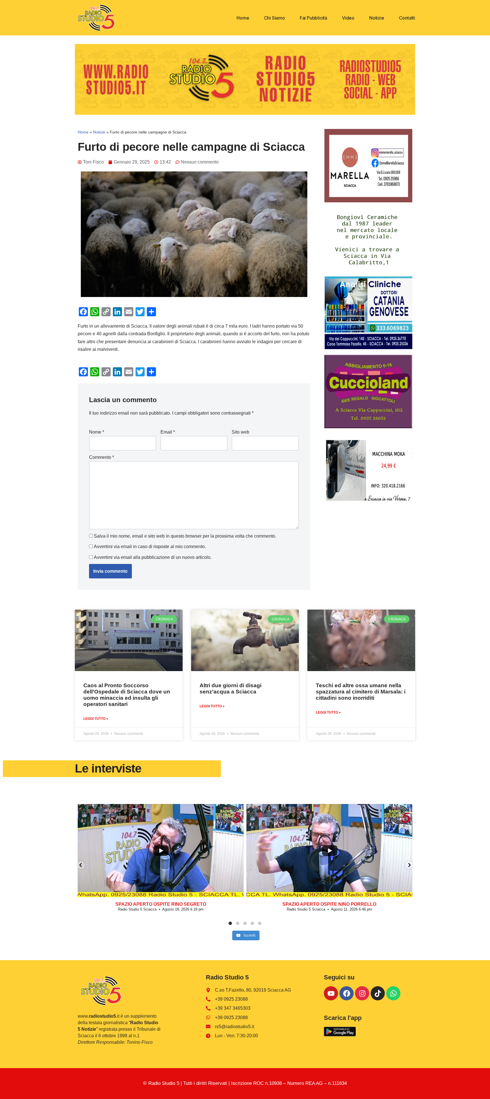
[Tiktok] (378, 993)
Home (242, 18)
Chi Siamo (274, 18)
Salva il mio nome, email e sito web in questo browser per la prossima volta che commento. (185, 536)
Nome (96, 432)
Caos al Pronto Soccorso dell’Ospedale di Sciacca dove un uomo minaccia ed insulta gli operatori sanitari (126, 694)
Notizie (376, 18)
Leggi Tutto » (95, 719)
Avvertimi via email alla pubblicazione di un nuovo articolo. (153, 557)
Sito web (240, 432)
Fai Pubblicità (313, 18)
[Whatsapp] (393, 993)
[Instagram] (362, 993)
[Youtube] (331, 993)
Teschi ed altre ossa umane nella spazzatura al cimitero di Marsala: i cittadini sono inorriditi (360, 691)
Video (348, 18)
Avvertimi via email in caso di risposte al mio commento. (150, 546)
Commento (101, 457)
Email (167, 432)
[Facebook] (346, 993)
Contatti (407, 18)
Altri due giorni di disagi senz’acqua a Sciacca (230, 688)
